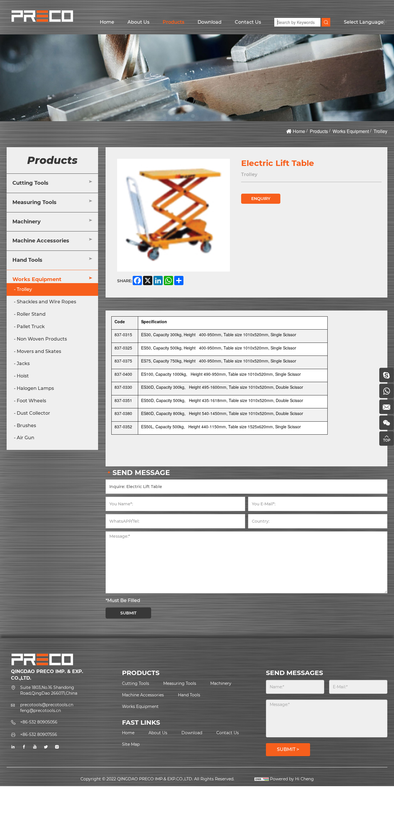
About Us (138, 22)
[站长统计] (261, 779)
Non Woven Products (42, 339)
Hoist (23, 376)
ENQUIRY (260, 198)
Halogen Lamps (35, 388)
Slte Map (131, 744)
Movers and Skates (39, 351)
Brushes (26, 425)
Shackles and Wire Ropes (46, 301)
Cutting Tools (30, 183)
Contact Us (248, 22)
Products (173, 22)
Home (107, 22)
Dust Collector (33, 413)
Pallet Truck (31, 326)
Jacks (23, 363)
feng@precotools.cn (40, 710)
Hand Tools (27, 260)
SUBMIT (128, 613)
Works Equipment (351, 131)
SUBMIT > (288, 749)
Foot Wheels (31, 400)
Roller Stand (31, 314)
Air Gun (25, 437)
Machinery (26, 221)
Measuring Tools (34, 202)
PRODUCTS (141, 673)
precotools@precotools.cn (46, 704)
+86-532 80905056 (38, 722)
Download (210, 22)
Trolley (380, 131)
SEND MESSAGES (294, 673)
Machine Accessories (40, 241)
